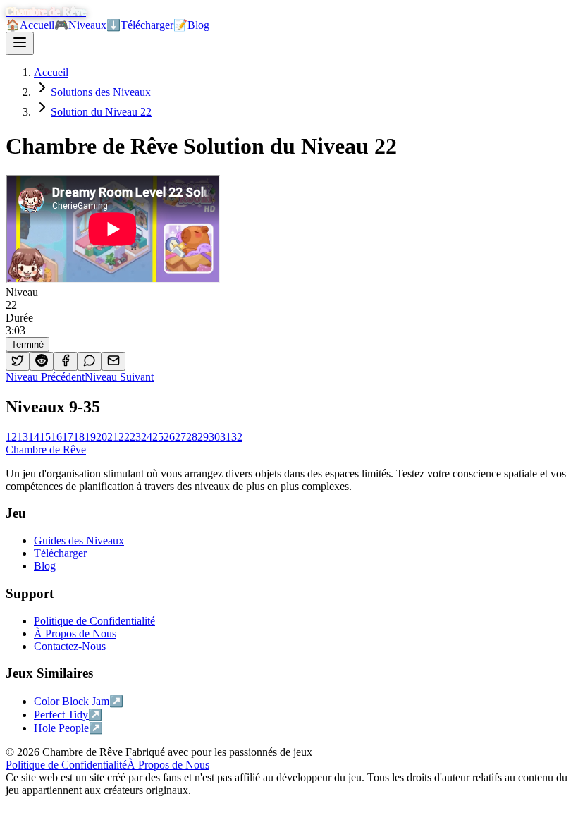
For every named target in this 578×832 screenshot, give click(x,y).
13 (22, 437)
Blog (191, 25)
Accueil (30, 25)
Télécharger (139, 25)
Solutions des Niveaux (101, 92)
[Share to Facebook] (66, 361)
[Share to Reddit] (42, 361)
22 (124, 437)
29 (203, 437)
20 (101, 437)
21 (112, 437)
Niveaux (80, 25)
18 (79, 437)
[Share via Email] (113, 361)
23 (135, 437)
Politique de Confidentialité (66, 765)
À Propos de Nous (168, 765)
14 (33, 437)
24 (146, 437)
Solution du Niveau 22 (101, 112)
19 (90, 437)
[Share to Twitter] (18, 361)
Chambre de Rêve (46, 449)
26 (169, 437)
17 (67, 437)
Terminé (27, 344)
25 (158, 437)
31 (225, 437)
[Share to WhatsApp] (90, 361)
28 (191, 437)
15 (45, 437)
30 (214, 437)
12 (11, 437)
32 (236, 437)
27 (180, 437)
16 (56, 437)
